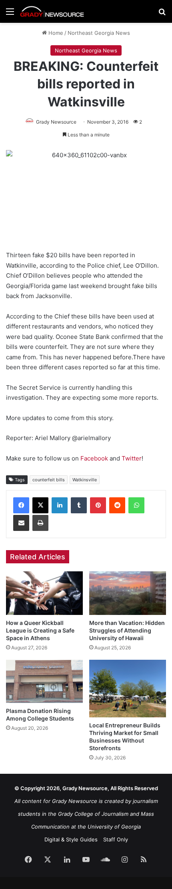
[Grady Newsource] (52, 11)
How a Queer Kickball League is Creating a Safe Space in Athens (40, 630)
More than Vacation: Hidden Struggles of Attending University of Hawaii (127, 630)
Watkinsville (84, 480)
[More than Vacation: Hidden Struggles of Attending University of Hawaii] (127, 593)
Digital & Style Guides (71, 839)
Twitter (132, 458)
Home (55, 33)
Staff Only (115, 839)
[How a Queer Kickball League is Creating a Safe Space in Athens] (44, 593)
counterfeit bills (48, 480)
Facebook (93, 458)
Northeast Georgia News (99, 33)
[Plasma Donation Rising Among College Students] (44, 681)
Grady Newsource (56, 122)
